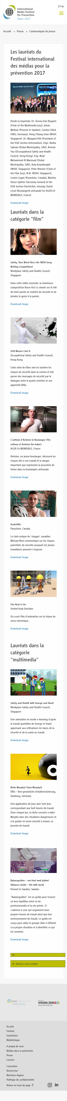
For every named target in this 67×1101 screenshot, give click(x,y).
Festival (10, 1030)
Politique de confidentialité (20, 1079)
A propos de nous (15, 1046)
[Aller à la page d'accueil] (18, 12)
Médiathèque (13, 1039)
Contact (10, 1059)
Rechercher (12, 1070)
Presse (20, 31)
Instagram (51, 1085)
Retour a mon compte (27, 963)
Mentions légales (15, 1075)
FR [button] (62, 6)
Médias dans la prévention (20, 1050)
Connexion (12, 1066)
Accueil (7, 31)
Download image (19, 202)
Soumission (12, 1035)
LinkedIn (58, 1085)
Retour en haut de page (18, 1085)
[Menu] (61, 14)
